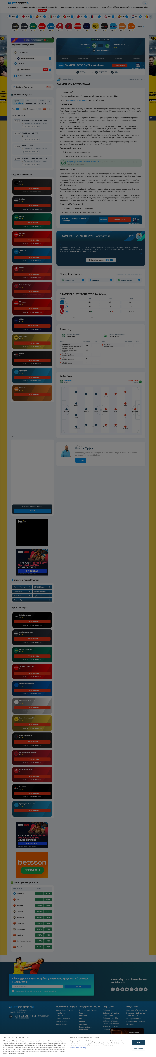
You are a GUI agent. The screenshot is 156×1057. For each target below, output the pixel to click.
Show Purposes (139, 1048)
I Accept (138, 1042)
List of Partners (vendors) (78, 1048)
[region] (78, 1045)
